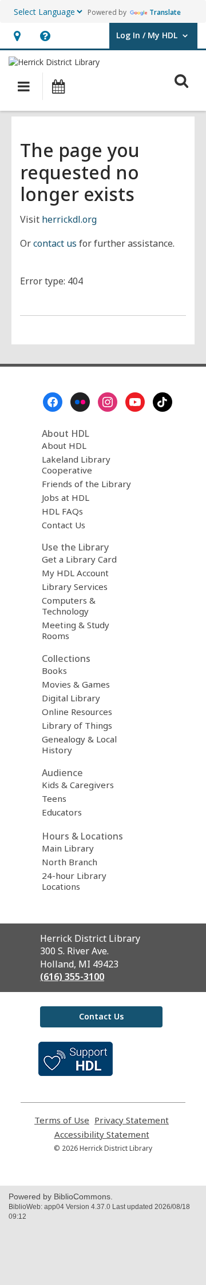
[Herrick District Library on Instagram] (107, 402)
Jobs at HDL (65, 497)
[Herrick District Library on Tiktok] (162, 402)
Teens (54, 798)
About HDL (64, 445)
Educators (62, 812)
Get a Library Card (79, 559)
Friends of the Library (86, 483)
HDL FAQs (62, 511)
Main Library (68, 848)
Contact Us (63, 525)
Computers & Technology (69, 606)
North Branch (69, 862)
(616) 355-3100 (72, 976)
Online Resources (77, 711)
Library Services (75, 586)
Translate (165, 12)
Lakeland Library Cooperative (76, 464)
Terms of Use (61, 1120)
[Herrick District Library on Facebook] (52, 402)
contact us (55, 243)
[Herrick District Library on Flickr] (80, 402)
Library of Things (77, 725)
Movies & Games (76, 684)
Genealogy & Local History (79, 744)
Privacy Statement (131, 1120)
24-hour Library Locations (74, 881)
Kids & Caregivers (78, 784)
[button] (17, 36)
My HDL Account (75, 573)
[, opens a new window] (75, 1072)
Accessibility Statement (101, 1134)
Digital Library (71, 698)
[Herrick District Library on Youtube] (135, 402)
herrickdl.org (69, 219)
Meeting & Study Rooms (75, 630)
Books (54, 670)
